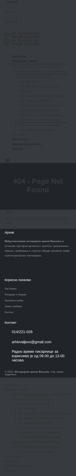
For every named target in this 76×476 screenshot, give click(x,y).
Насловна (10, 288)
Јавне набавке (13, 306)
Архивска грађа (14, 300)
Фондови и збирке (15, 294)
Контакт (9, 312)
